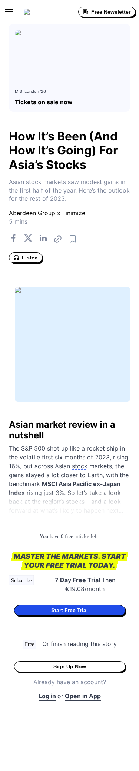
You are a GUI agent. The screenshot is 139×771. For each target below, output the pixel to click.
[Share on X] (28, 239)
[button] (9, 12)
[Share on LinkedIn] (43, 239)
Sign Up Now (69, 666)
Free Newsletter (110, 12)
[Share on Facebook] (13, 239)
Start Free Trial (69, 610)
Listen (30, 258)
